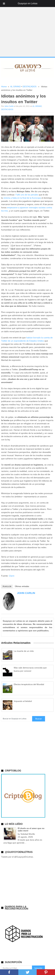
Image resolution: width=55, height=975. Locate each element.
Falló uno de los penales (27, 194)
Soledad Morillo (28, 834)
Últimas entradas (22, 586)
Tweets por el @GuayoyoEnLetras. (17, 857)
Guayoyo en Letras (27, 3)
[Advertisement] (27, 28)
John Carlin (9, 106)
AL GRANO (15, 86)
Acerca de (7, 586)
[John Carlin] (9, 609)
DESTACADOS (29, 86)
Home (4, 86)
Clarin (11, 576)
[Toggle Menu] (4, 3)
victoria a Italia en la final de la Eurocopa (22, 198)
